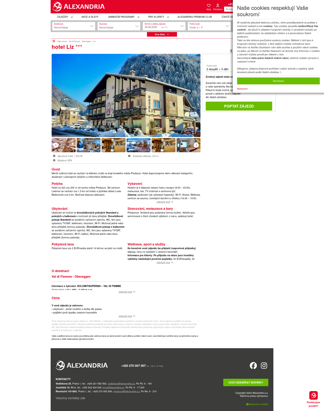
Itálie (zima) (62, 41)
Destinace (58, 23)
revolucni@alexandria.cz (126, 391)
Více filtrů (160, 34)
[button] (64, 16)
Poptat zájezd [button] (239, 106)
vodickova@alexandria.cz (121, 383)
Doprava (103, 23)
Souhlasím (278, 81)
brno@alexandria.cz (113, 387)
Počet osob (195, 23)
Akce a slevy (89, 16)
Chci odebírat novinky (245, 382)
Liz (94, 41)
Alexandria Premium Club (195, 16)
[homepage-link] (53, 40)
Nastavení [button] (242, 88)
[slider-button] (64, 145)
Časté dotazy (231, 16)
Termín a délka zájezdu (155, 23)
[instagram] (264, 365)
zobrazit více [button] (163, 201)
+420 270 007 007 (133, 365)
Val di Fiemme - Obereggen (80, 41)
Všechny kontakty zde (70, 398)
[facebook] (253, 365)
